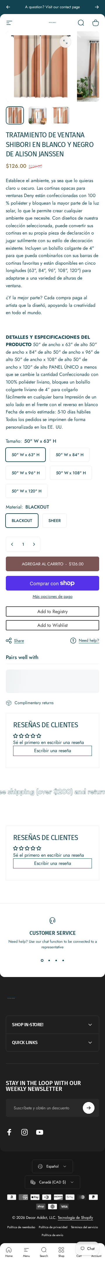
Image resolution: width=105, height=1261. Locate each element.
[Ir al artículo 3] (60, 115)
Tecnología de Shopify (75, 1217)
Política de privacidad (53, 1227)
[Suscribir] (88, 1108)
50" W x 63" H (25, 455)
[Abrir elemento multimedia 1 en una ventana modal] (65, 42)
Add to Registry (52, 611)
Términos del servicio (84, 1227)
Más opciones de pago (53, 596)
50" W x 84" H (69, 455)
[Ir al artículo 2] (38, 115)
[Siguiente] (96, 7)
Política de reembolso (21, 1227)
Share (19, 641)
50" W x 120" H (26, 491)
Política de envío (52, 1235)
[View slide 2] (49, 960)
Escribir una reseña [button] (52, 750)
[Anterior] (8, 7)
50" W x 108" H (71, 473)
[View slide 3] (56, 960)
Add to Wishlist (52, 625)
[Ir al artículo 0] (15, 115)
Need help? (89, 640)
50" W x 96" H (26, 473)
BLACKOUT (22, 520)
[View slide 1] (42, 960)
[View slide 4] (63, 960)
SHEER (54, 520)
